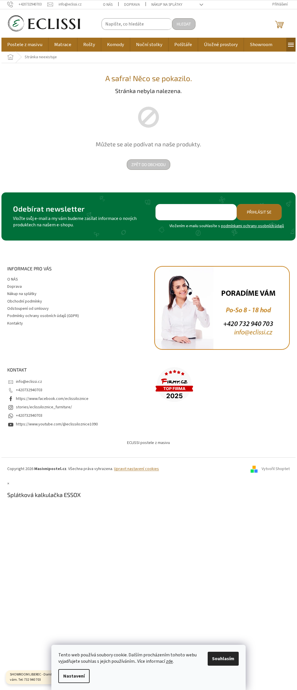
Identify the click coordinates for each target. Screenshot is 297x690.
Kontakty (15, 323)
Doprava (132, 4)
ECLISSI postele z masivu (148, 443)
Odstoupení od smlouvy (28, 309)
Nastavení (74, 676)
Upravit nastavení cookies (136, 469)
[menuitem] (24, 45)
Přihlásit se (259, 212)
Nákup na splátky (166, 4)
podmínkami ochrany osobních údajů (252, 226)
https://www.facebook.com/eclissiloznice (52, 399)
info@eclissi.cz (29, 382)
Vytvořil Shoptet (276, 469)
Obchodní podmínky (24, 301)
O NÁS (108, 4)
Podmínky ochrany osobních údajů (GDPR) (43, 316)
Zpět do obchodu (148, 164)
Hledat (184, 23)
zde (169, 661)
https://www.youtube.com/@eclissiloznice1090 (57, 424)
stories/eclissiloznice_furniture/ (44, 407)
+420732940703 (29, 390)
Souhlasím (223, 659)
